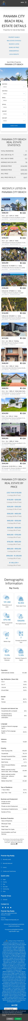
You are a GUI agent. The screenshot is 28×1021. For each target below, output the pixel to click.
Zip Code (5, 886)
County (5, 882)
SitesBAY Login (15, 931)
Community (6, 889)
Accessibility (12, 929)
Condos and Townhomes (9, 871)
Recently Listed (7, 859)
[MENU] (25, 2)
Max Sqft (4, 118)
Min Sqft (4, 111)
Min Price (4, 84)
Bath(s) (4, 104)
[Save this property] (25, 199)
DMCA (16, 929)
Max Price (4, 90)
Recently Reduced (7, 863)
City (4, 884)
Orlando (5, 899)
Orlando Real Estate (9, 924)
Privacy (7, 929)
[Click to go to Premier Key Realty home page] (4, 3)
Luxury (4, 867)
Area (4, 891)
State (4, 879)
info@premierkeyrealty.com (11, 919)
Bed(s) (3, 97)
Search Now (14, 125)
